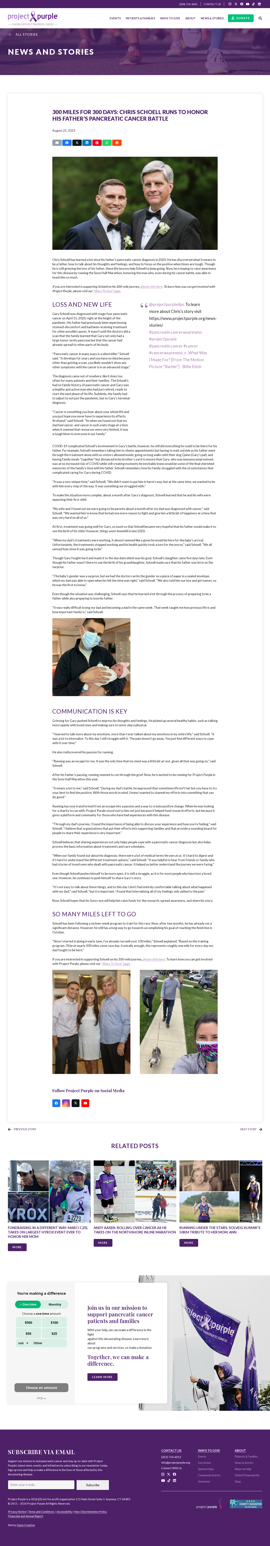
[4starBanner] (246, 1504)
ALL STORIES (27, 34)
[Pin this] (97, 143)
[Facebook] (242, 4)
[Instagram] (230, 4)
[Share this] (67, 143)
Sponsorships (206, 1469)
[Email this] (57, 143)
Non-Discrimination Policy (90, 1511)
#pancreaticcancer (166, 345)
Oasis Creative (26, 1525)
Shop (238, 1481)
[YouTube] (248, 4)
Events (202, 1456)
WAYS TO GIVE (209, 1450)
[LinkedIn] (259, 4)
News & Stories (244, 1462)
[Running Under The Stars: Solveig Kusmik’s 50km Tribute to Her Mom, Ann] (220, 1208)
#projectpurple (163, 338)
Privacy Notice (17, 1511)
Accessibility (64, 1511)
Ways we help (243, 1469)
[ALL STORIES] (12, 34)
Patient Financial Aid (247, 1475)
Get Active (204, 1462)
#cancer (190, 345)
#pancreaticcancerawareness (175, 332)
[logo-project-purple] (33, 18)
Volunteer (204, 1481)
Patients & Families (246, 1456)
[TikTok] (253, 4)
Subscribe (92, 1485)
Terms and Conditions (41, 1511)
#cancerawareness (166, 352)
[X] (236, 4)
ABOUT (240, 1450)
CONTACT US (171, 1450)
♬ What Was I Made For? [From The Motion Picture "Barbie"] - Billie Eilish (178, 359)
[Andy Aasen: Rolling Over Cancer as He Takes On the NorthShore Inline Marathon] (135, 1208)
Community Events (209, 1475)
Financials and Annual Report (25, 1516)
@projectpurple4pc (167, 304)
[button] (156, 18)
